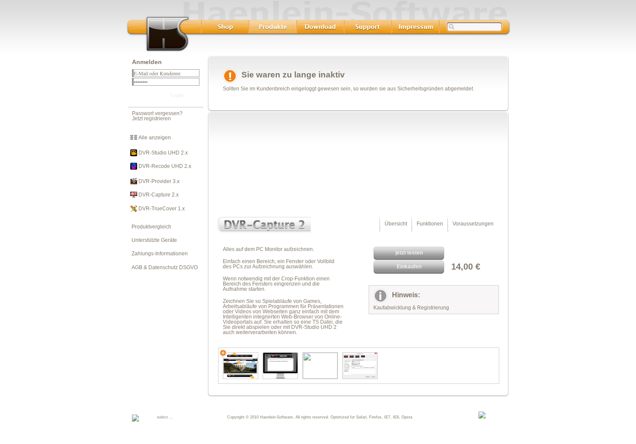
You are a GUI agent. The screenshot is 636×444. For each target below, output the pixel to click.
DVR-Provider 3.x (158, 181)
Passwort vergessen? (157, 113)
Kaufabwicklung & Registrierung (411, 308)
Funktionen (430, 224)
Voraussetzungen (473, 224)
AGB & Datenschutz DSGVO (163, 267)
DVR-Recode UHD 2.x (164, 166)
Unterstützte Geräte (152, 240)
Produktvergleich (149, 227)
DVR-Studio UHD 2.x (162, 153)
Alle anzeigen (154, 138)
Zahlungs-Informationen (158, 254)
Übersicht (396, 224)
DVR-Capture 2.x (158, 195)
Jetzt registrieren (151, 119)
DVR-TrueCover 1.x (161, 209)
